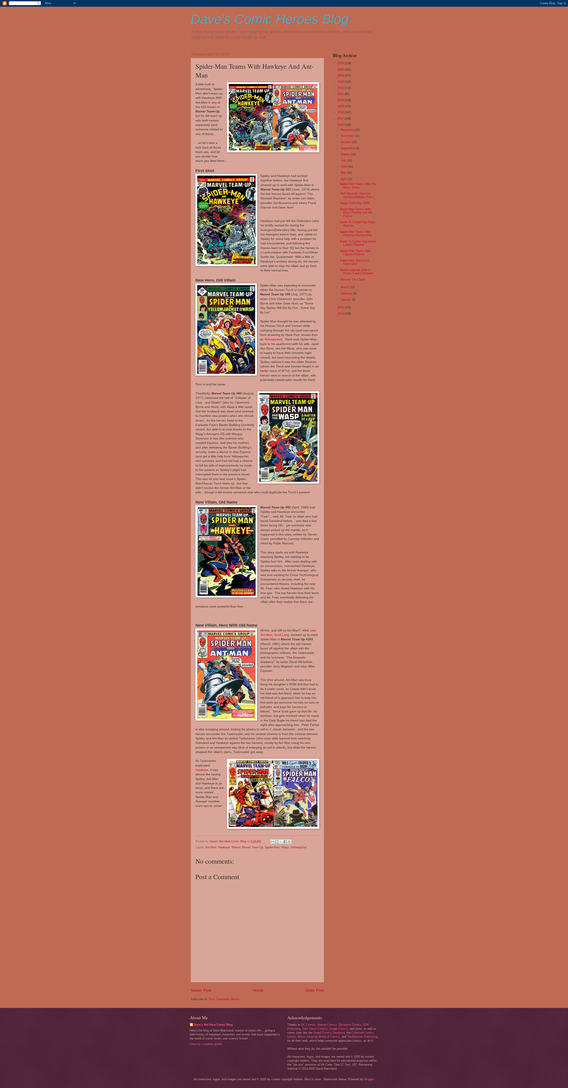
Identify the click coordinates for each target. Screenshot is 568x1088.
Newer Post (201, 990)
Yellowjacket (272, 339)
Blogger (369, 1079)
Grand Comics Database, (329, 1032)
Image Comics (338, 1028)
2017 (341, 118)
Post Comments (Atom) (224, 999)
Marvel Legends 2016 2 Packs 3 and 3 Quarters (357, 271)
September (348, 148)
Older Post (314, 990)
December (348, 129)
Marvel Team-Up (252, 847)
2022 (341, 88)
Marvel (236, 847)
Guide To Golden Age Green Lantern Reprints (358, 243)
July (344, 160)
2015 (341, 307)
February (347, 293)
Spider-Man (272, 847)
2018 (341, 112)
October (346, 142)
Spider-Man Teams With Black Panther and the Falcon (356, 213)
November (348, 135)
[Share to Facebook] (285, 841)
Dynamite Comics (350, 1024)
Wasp (285, 847)
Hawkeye (201, 770)
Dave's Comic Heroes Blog (270, 19)
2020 (341, 100)
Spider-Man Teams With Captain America (355, 252)
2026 (341, 63)
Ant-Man (210, 847)
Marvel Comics (327, 1024)
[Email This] (272, 841)
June (344, 166)
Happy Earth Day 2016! (355, 203)
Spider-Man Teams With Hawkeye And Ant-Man (356, 233)
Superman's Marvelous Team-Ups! (354, 262)
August (346, 154)
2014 (341, 313)
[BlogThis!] (276, 841)
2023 (341, 81)
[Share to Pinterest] (289, 841)
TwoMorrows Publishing (362, 1036)
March (345, 287)
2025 (341, 69)
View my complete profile (206, 1044)
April (344, 178)
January (346, 299)
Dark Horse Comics (314, 1028)
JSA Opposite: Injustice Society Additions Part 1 (357, 195)
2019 (341, 106)
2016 (341, 124)
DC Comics (308, 1024)
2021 (341, 94)
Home (258, 990)
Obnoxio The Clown (352, 279)
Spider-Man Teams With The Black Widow (358, 185)
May (344, 172)
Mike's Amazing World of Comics (319, 1036)
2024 (341, 75)
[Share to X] (281, 841)
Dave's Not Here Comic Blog (213, 1024)
